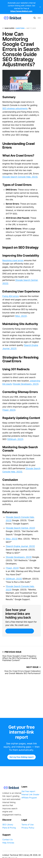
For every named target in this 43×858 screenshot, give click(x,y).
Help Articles (8, 842)
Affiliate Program (29, 797)
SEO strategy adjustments (14, 108)
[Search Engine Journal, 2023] (20, 546)
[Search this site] (34, 18)
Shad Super (9, 28)
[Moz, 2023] (21, 316)
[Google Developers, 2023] (25, 384)
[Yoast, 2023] (8, 410)
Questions (20, 28)
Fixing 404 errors (10, 296)
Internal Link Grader (30, 794)
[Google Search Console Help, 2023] (20, 177)
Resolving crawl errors (13, 260)
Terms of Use (28, 824)
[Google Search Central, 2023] (20, 528)
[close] (40, 7)
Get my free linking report (20, 631)
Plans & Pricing (9, 827)
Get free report (28, 791)
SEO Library (7, 824)
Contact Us (7, 839)
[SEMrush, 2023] (15, 439)
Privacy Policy (28, 827)
